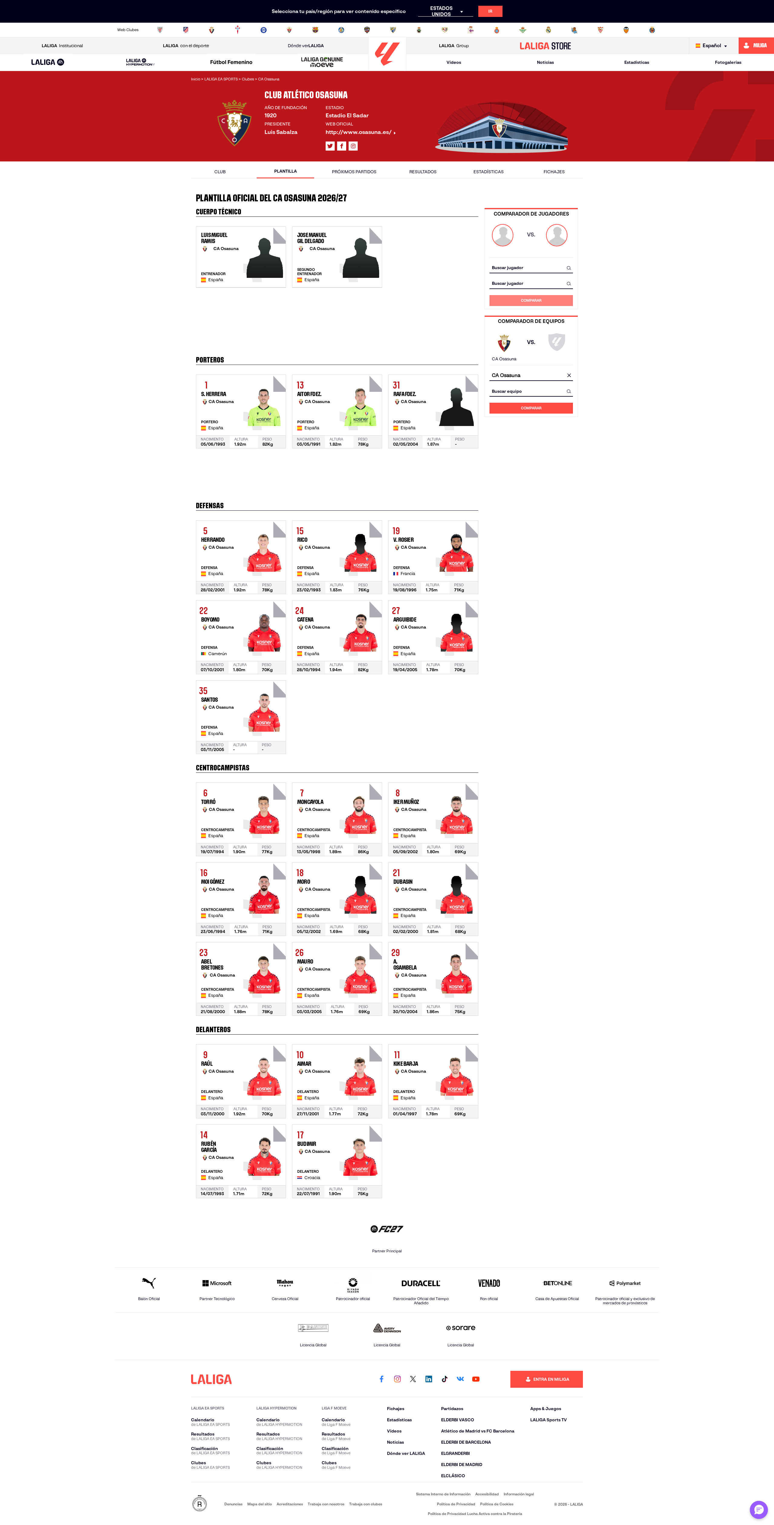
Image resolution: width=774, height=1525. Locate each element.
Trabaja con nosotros (326, 1504)
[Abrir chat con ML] (759, 1510)
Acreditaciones (290, 1504)
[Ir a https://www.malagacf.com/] (393, 29)
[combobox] (531, 267)
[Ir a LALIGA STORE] (545, 45)
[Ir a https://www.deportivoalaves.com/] (263, 29)
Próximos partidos (354, 171)
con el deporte (186, 45)
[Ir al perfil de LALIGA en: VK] (460, 1379)
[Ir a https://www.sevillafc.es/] (600, 29)
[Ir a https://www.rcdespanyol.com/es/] (496, 29)
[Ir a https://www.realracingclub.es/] (419, 29)
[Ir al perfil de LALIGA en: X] (330, 146)
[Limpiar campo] (569, 375)
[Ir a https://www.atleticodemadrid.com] (185, 29)
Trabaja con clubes (365, 1504)
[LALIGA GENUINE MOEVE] (322, 62)
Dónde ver (306, 45)
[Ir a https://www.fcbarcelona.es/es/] (315, 29)
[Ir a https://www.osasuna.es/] (211, 29)
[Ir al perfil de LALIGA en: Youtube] (475, 1379)
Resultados (423, 171)
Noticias (545, 62)
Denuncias (233, 1504)
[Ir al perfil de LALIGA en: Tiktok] (444, 1379)
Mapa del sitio (259, 1504)
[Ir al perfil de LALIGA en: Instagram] (353, 146)
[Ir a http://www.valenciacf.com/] (626, 29)
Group (454, 45)
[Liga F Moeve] (231, 62)
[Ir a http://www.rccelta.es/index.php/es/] (237, 29)
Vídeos (454, 62)
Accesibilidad (487, 1494)
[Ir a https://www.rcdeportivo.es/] (470, 29)
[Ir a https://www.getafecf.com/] (341, 29)
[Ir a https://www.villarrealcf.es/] (652, 29)
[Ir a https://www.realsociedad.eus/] (574, 29)
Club (220, 171)
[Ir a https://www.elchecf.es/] (289, 29)
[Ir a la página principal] (387, 68)
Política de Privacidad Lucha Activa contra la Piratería (475, 1514)
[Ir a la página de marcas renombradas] (199, 1503)
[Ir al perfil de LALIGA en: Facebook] (381, 1379)
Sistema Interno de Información (443, 1494)
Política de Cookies (496, 1504)
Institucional (62, 45)
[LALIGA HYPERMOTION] (140, 62)
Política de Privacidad (456, 1504)
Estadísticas (636, 62)
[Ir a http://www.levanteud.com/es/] (367, 29)
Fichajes (554, 171)
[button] (47, 62)
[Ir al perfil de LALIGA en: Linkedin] (428, 1379)
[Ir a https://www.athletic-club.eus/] (159, 29)
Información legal (519, 1494)
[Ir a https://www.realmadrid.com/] (548, 29)
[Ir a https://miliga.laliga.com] (756, 45)
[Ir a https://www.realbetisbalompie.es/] (522, 29)
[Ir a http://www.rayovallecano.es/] (444, 29)
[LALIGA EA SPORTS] (47, 62)
